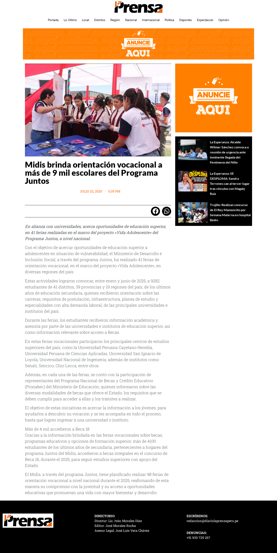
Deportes (185, 20)
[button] (155, 211)
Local (85, 20)
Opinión (223, 20)
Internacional (151, 20)
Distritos (99, 20)
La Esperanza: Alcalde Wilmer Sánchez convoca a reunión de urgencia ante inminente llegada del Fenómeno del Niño (229, 152)
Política (169, 20)
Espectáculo (205, 20)
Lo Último (70, 20)
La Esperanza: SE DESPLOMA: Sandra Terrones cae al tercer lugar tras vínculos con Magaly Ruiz (230, 183)
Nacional (131, 20)
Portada (53, 20)
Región (115, 20)
